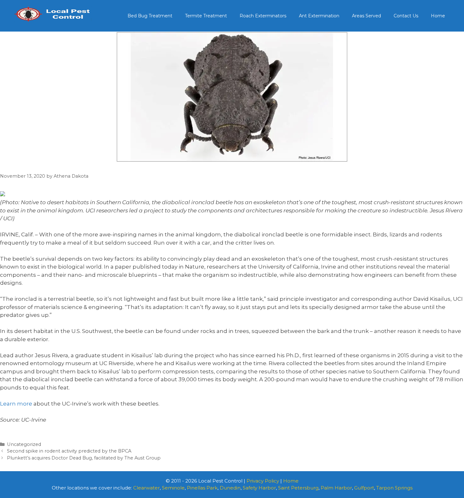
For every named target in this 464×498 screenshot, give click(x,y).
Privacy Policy (263, 481)
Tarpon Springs (394, 488)
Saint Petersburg (298, 488)
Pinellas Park (202, 488)
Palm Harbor (336, 488)
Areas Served (366, 16)
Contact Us (406, 16)
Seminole (173, 488)
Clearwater (146, 488)
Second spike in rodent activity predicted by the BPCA (69, 451)
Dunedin (230, 488)
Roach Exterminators (263, 16)
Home (438, 16)
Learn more (16, 403)
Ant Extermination (319, 16)
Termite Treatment (206, 16)
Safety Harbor (259, 488)
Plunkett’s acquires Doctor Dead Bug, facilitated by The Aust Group (84, 458)
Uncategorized (24, 444)
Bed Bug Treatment (150, 16)
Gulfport (364, 488)
